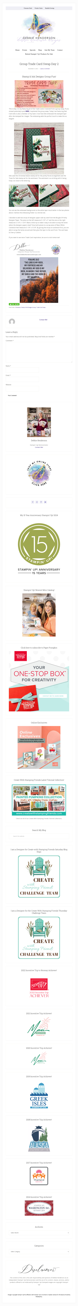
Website (8, 385)
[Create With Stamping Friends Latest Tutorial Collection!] (39, 816)
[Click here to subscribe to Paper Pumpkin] (39, 711)
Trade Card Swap (40, 307)
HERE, (27, 111)
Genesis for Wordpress (59, 1294)
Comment (10, 341)
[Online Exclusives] (39, 768)
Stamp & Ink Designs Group (28, 307)
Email (8, 375)
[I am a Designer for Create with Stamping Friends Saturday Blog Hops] (39, 876)
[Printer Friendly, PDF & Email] (14, 304)
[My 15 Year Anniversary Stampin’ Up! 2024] (39, 578)
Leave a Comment (45, 68)
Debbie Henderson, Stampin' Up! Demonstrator (39, 29)
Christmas (18, 307)
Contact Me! (43, 320)
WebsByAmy (39, 1296)
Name (8, 366)
